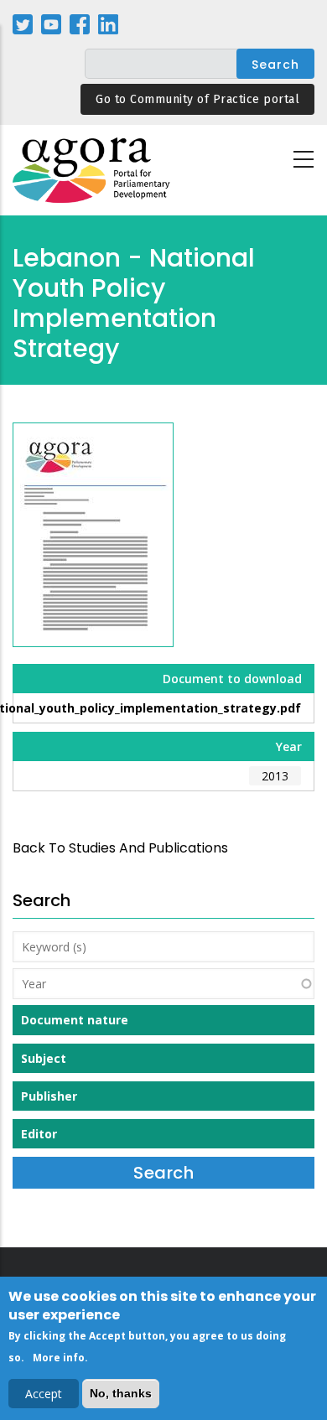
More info (59, 1357)
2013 (275, 776)
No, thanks (121, 1393)
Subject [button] (43, 1058)
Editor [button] (39, 1134)
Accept (43, 1394)
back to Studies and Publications (120, 848)
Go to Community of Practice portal (197, 99)
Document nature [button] (74, 1020)
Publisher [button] (49, 1096)
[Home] (92, 170)
